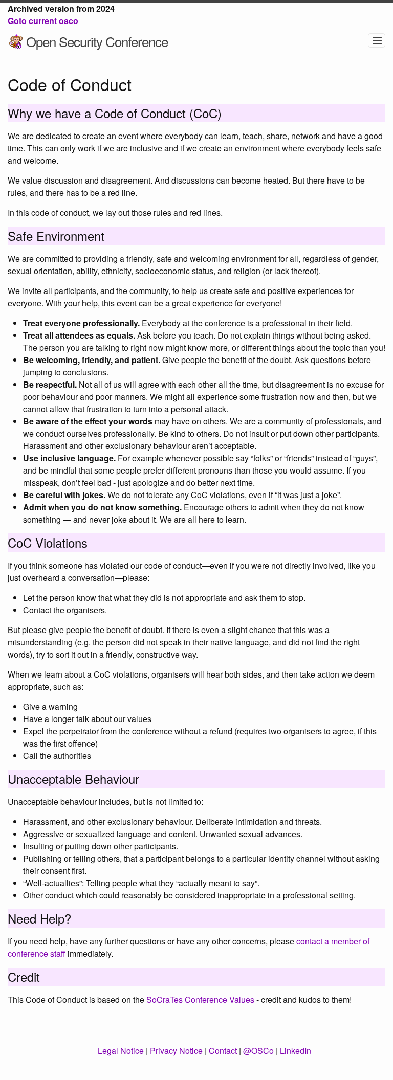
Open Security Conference (97, 41)
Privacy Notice (176, 1050)
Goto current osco (43, 21)
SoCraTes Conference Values (200, 999)
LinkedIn (295, 1050)
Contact (223, 1050)
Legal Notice (121, 1050)
